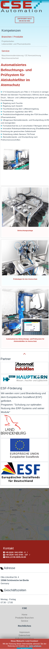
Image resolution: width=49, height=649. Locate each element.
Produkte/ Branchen (24, 618)
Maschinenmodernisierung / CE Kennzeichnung (21, 55)
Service (5, 51)
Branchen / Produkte (12, 36)
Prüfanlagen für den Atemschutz (25, 279)
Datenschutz (24, 635)
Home (24, 615)
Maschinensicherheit (10, 58)
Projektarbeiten (8, 41)
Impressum (24, 632)
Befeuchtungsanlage (25, 231)
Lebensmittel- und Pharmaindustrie (16, 44)
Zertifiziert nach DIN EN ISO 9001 (24, 20)
